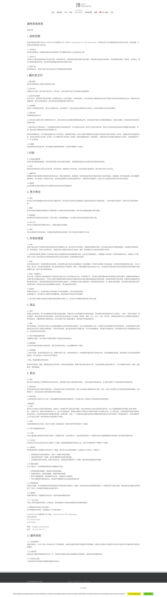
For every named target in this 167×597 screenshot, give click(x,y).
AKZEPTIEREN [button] (148, 594)
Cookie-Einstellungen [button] (134, 594)
